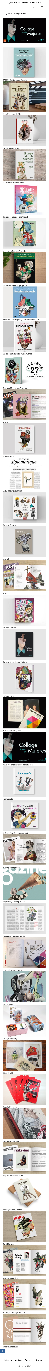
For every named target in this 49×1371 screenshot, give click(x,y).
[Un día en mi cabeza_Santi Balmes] (24, 336)
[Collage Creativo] (24, 507)
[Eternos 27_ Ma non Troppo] (24, 370)
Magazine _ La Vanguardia (14, 902)
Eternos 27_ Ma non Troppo (15, 388)
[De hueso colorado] (24, 1123)
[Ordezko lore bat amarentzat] (24, 815)
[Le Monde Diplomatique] (24, 473)
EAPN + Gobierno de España (15, 80)
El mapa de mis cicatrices (14, 183)
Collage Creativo (10, 525)
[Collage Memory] (24, 1021)
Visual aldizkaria (10, 1107)
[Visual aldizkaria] (24, 1089)
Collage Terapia (9, 628)
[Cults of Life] (24, 1055)
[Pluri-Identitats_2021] (24, 712)
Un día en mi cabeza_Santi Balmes (17, 354)
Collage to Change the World (15, 217)
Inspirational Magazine (13, 1176)
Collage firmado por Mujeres (15, 662)
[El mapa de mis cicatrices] (24, 165)
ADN (5, 593)
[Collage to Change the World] (24, 199)
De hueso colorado (11, 1141)
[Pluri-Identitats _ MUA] (24, 952)
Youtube (18, 1360)
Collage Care (8, 696)
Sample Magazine (10, 1278)
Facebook (28, 1360)
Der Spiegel (8, 1004)
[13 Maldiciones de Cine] (24, 96)
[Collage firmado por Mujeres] (24, 644)
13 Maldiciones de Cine (12, 114)
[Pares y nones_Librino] (24, 1192)
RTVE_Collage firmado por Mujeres (18, 765)
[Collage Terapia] (24, 610)
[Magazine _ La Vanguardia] (24, 884)
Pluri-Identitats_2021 (12, 731)
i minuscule (8, 799)
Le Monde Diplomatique (13, 491)
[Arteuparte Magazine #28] (24, 1294)
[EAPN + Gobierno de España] (24, 62)
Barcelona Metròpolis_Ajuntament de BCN (21, 320)
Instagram (8, 1360)
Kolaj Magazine (9, 1244)
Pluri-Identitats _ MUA (12, 970)
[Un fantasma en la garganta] (24, 267)
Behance (39, 1360)
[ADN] (24, 575)
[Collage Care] (24, 678)
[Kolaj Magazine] (24, 1226)
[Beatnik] (24, 541)
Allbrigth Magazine (11, 867)
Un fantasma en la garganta (15, 285)
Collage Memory (10, 1039)
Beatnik (6, 559)
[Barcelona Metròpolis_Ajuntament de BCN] (24, 302)
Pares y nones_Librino (12, 1210)
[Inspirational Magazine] (24, 1158)
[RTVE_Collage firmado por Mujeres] (24, 747)
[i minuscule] (24, 781)
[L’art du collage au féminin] (24, 233)
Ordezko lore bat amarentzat (15, 833)
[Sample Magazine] (24, 1260)
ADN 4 (5, 422)
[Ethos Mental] (24, 439)
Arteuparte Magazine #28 (14, 1313)
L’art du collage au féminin (14, 251)
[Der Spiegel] (24, 986)
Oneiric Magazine (10, 1347)
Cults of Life (8, 1073)
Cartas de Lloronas (11, 148)
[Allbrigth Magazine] (24, 849)
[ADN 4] (24, 404)
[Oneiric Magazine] (24, 1329)
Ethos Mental (8, 457)
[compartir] (2, 1351)
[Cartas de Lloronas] (24, 130)
